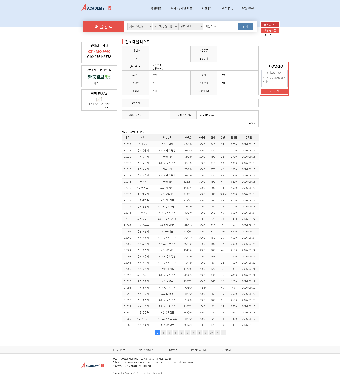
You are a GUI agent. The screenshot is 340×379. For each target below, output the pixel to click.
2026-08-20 (248, 287)
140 (213, 144)
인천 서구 (143, 144)
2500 (202, 268)
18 (222, 318)
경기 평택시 (143, 325)
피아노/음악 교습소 (167, 206)
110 (213, 163)
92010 (127, 219)
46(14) (188, 206)
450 (213, 312)
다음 (217, 332)
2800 (234, 256)
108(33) (188, 281)
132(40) (188, 268)
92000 (127, 268)
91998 (127, 275)
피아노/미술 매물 (182, 8)
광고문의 (226, 350)
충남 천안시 (143, 306)
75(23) (188, 169)
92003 (127, 256)
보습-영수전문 (167, 156)
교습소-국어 (167, 144)
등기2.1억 (202, 287)
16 (222, 206)
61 (222, 181)
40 (222, 169)
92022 (127, 144)
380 (213, 231)
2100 (234, 250)
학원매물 (156, 8)
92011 (127, 212)
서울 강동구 (143, 225)
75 (222, 312)
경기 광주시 (143, 293)
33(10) (188, 293)
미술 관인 (167, 169)
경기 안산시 (143, 206)
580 (213, 194)
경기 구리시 (143, 156)
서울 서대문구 (143, 318)
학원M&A (248, 8)
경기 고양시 (143, 175)
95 (213, 318)
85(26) (188, 156)
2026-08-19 (248, 306)
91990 (127, 312)
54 (222, 144)
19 (222, 325)
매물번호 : (270, 34)
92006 (127, 237)
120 (213, 268)
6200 (234, 181)
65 (222, 212)
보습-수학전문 (167, 312)
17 (222, 244)
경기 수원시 (143, 150)
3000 (202, 144)
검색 (245, 26)
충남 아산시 (143, 231)
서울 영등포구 (143, 187)
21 (222, 300)
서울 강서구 (143, 275)
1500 (202, 244)
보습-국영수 (167, 281)
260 (213, 212)
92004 (127, 250)
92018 (127, 169)
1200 (234, 281)
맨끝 (223, 332)
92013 (127, 200)
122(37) (188, 181)
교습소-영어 (167, 293)
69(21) (188, 225)
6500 (234, 212)
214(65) (188, 231)
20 (222, 163)
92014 (127, 194)
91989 (127, 318)
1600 (234, 262)
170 (213, 169)
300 (213, 187)
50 (222, 150)
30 (222, 256)
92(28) (188, 175)
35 (222, 237)
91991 (127, 306)
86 (213, 262)
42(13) (188, 144)
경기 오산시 (143, 244)
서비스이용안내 (146, 350)
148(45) (188, 187)
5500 (234, 231)
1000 (202, 163)
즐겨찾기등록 (270, 24)
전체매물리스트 (117, 350)
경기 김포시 (143, 281)
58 (213, 206)
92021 (127, 150)
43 (222, 187)
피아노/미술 (167, 231)
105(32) (188, 200)
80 (213, 293)
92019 (127, 163)
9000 (234, 194)
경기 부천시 (143, 287)
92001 (127, 262)
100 (213, 244)
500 (213, 200)
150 (213, 237)
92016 (127, 181)
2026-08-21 (248, 268)
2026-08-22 (248, 256)
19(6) (188, 219)
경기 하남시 (143, 169)
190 (213, 156)
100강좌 (222, 194)
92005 (127, 244)
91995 (127, 287)
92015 (127, 187)
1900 (234, 169)
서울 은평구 (143, 200)
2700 (234, 144)
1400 (234, 219)
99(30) (188, 150)
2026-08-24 (248, 212)
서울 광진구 (143, 312)
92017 (127, 175)
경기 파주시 (143, 256)
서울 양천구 (143, 181)
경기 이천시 (143, 250)
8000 (234, 200)
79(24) (188, 256)
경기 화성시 (143, 237)
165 (213, 256)
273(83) (188, 194)
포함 (234, 287)
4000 (234, 187)
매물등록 (207, 8)
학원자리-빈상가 (167, 225)
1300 (234, 318)
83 (222, 200)
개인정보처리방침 (199, 350)
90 (213, 306)
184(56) (188, 250)
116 (222, 231)
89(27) (188, 212)
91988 (127, 325)
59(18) (188, 262)
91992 (127, 300)
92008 (127, 225)
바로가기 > (99, 83)
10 (211, 332)
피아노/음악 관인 (167, 150)
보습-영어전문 (167, 181)
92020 (127, 156)
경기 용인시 (143, 163)
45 (222, 175)
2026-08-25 (248, 144)
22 (222, 156)
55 (213, 219)
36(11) (188, 237)
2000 (202, 156)
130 (213, 175)
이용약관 (172, 350)
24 (222, 306)
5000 (202, 150)
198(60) (188, 312)
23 (222, 219)
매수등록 (227, 8)
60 (222, 287)
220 (213, 225)
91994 (127, 293)
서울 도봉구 (143, 219)
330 (213, 150)
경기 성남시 (143, 262)
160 (213, 281)
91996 (127, 281)
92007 (127, 231)
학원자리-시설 (167, 268)
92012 (127, 206)
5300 (234, 175)
